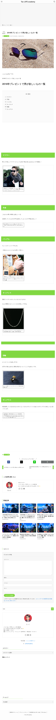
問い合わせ (44, 712)
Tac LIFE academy (28, 1)
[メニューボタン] (1, 1)
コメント (6, 559)
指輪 (8, 107)
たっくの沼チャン (30, 640)
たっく (9, 490)
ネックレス (10, 104)
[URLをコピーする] (47, 462)
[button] (8, 462)
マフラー (9, 97)
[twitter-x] (22, 489)
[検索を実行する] (52, 608)
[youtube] (24, 489)
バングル (9, 102)
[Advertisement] (28, 14)
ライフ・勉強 (6, 36)
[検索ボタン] (54, 1)
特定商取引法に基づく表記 (35, 712)
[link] (19, 489)
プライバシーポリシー (23, 712)
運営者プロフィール (14, 712)
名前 (5, 577)
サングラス (10, 109)
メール (6, 583)
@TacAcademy (29, 643)
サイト (5, 588)
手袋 (8, 99)
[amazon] (30, 635)
